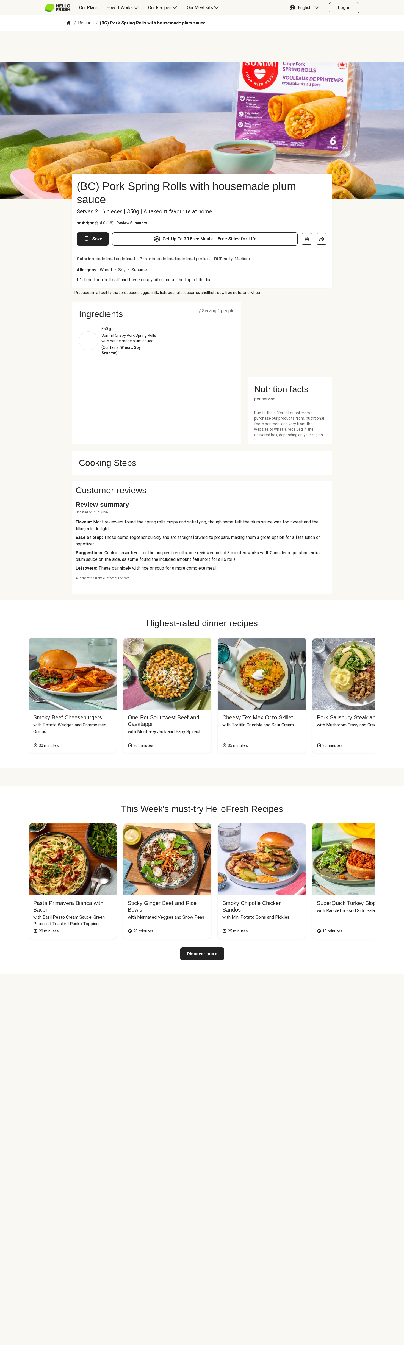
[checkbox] (79, 223)
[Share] (321, 239)
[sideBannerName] (289, 336)
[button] (306, 7)
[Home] (68, 23)
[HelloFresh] (57, 8)
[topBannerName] (202, 46)
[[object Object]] (306, 239)
